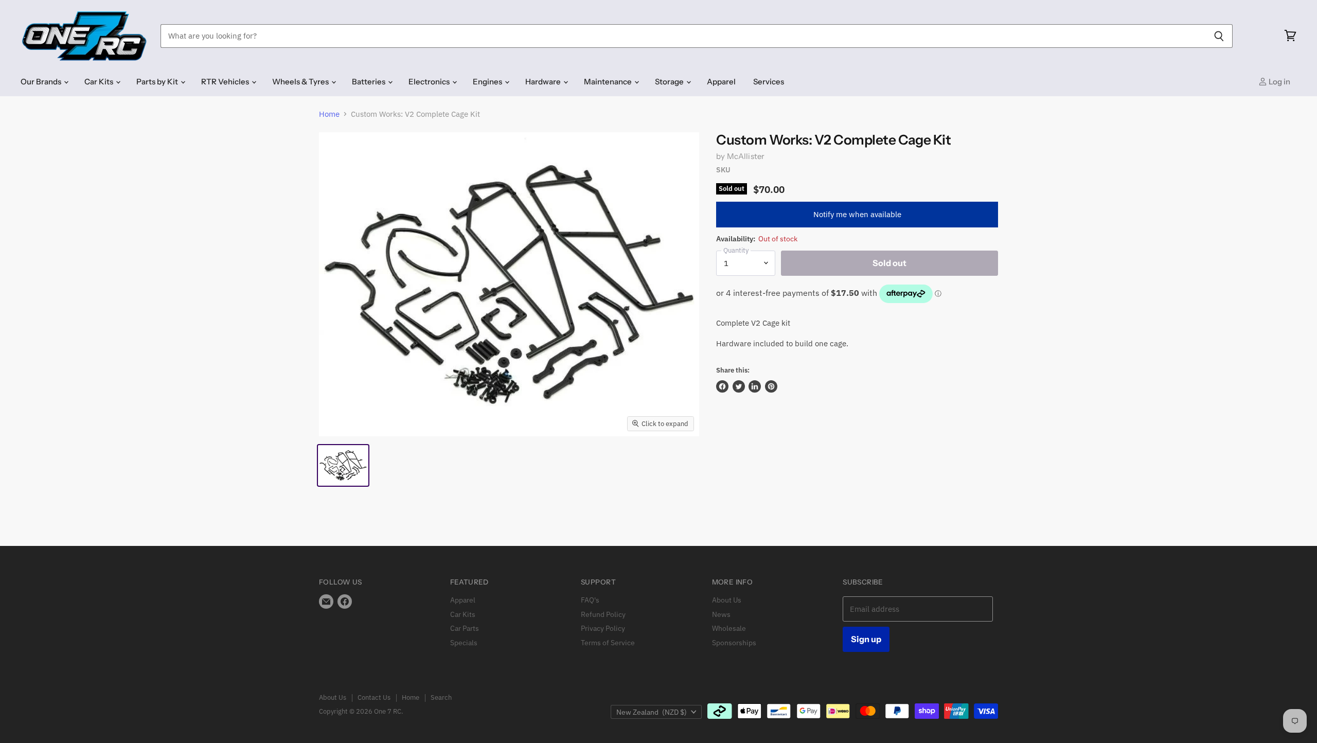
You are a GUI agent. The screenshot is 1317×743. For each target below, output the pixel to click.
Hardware (543, 81)
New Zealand (651, 712)
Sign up (866, 639)
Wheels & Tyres (301, 81)
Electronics (429, 81)
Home (329, 114)
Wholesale (729, 628)
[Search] (1219, 36)
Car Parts (464, 628)
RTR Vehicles (226, 81)
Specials (463, 642)
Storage (670, 81)
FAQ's (590, 600)
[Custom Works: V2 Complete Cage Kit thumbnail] (343, 465)
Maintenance (608, 81)
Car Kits (99, 81)
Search (441, 697)
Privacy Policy (603, 628)
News (721, 614)
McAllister (746, 156)
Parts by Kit (158, 81)
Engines (488, 81)
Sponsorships (734, 642)
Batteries (369, 81)
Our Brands (42, 81)
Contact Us (374, 697)
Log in (1278, 81)
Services (768, 81)
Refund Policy (603, 614)
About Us (726, 600)
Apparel (721, 81)
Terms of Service (608, 642)
